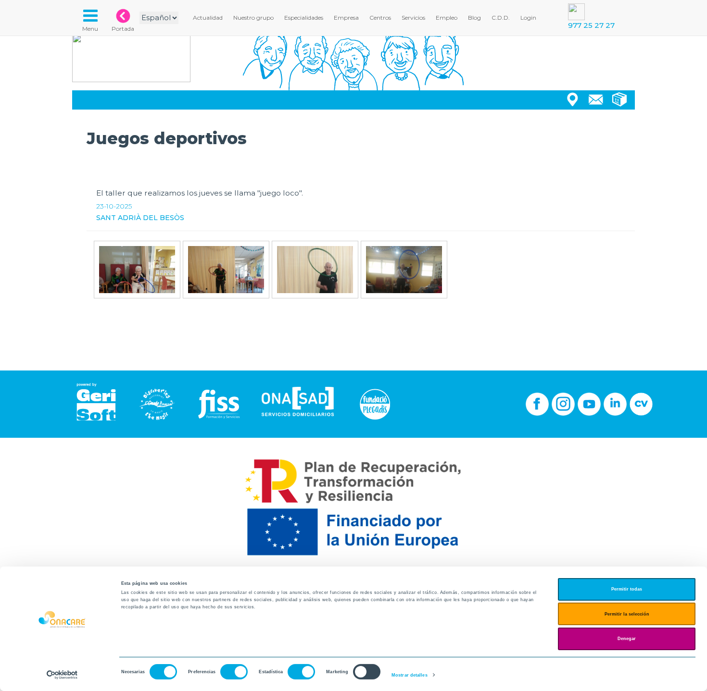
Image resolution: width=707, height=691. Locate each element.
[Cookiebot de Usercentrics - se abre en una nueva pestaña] (62, 674)
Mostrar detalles (409, 675)
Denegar (627, 638)
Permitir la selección (627, 614)
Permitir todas (626, 589)
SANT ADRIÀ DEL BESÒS (140, 217)
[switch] (234, 671)
